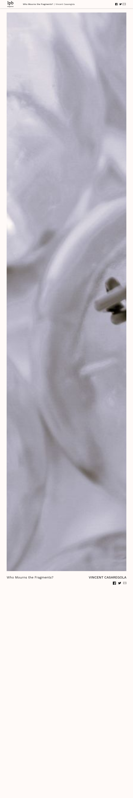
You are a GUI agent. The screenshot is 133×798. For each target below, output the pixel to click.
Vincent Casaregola (65, 4)
